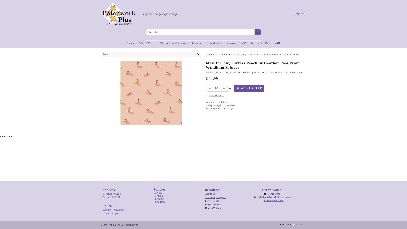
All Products (212, 54)
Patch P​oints (212, 200)
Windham (225, 54)
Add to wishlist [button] (216, 95)
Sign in (299, 13)
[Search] (258, 32)
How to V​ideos (213, 208)
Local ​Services (213, 204)
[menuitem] (130, 43)
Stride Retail (300, 225)
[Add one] (224, 88)
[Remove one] (209, 88)
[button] (249, 88)
